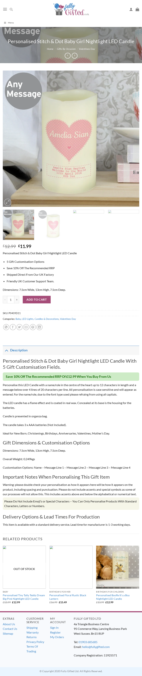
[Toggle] (6, 350)
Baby (18, 318)
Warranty (32, 632)
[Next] (132, 138)
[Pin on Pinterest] (33, 327)
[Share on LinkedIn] (39, 327)
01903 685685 (88, 642)
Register (55, 632)
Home (50, 48)
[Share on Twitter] (19, 327)
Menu (11, 22)
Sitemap (8, 633)
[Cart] (137, 9)
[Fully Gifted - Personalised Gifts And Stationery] (71, 9)
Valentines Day (87, 48)
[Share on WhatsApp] (6, 327)
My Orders (57, 637)
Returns (31, 637)
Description (19, 350)
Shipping (32, 627)
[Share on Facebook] (13, 327)
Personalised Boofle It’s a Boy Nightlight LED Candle (113, 597)
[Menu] (5, 9)
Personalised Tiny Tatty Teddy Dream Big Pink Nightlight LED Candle (24, 597)
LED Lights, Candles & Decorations (40, 318)
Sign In (54, 627)
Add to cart (36, 299)
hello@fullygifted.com (96, 646)
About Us (9, 624)
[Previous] (10, 138)
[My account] (131, 9)
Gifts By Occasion (66, 48)
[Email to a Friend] (26, 327)
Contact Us (10, 628)
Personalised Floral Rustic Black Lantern (67, 597)
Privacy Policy (35, 642)
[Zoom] (7, 202)
